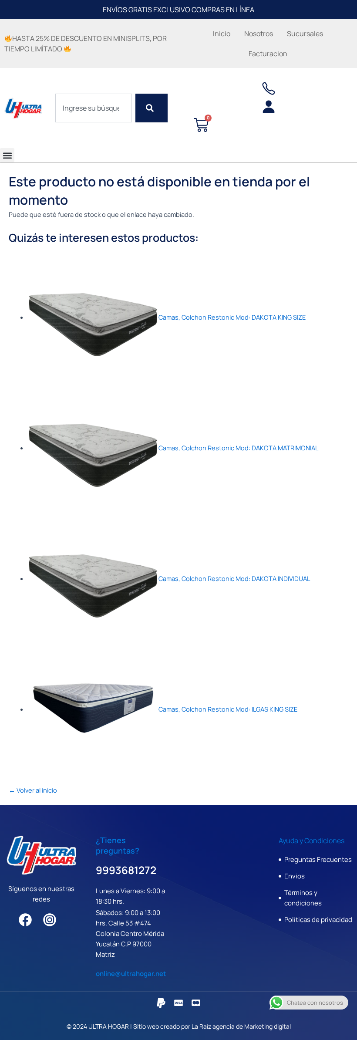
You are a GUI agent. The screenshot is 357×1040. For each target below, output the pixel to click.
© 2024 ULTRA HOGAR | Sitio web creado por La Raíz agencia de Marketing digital (179, 1026)
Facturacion (268, 53)
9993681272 (126, 870)
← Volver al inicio (33, 790)
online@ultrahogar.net (131, 973)
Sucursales (305, 33)
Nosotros (258, 33)
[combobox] (93, 108)
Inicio (221, 33)
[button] (7, 155)
